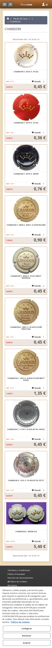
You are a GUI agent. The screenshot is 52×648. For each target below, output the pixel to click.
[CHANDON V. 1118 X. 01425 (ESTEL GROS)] (26, 414)
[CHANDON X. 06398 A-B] (26, 516)
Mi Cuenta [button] (12, 585)
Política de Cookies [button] (20, 622)
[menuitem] (18, 570)
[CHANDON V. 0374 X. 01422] (26, 107)
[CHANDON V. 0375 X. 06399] (26, 158)
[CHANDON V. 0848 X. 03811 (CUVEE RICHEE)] (26, 209)
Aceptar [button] (27, 643)
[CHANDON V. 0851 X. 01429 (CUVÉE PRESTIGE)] (26, 311)
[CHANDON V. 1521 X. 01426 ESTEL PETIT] (26, 465)
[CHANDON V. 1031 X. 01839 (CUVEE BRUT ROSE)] (26, 363)
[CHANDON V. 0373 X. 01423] (26, 56)
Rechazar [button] (26, 635)
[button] (26, 4)
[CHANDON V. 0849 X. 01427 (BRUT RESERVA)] (26, 260)
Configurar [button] (26, 628)
